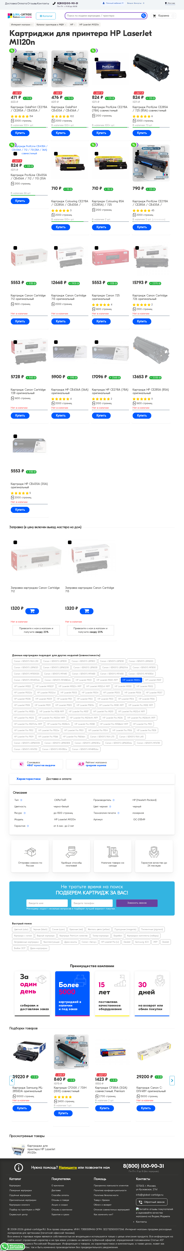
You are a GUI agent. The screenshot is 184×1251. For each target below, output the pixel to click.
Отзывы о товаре (60, 1200)
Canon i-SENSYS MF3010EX (26, 674)
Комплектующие (51, 942)
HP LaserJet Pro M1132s (24, 711)
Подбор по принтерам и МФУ (24, 1209)
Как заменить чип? (103, 1214)
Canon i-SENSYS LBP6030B (57, 743)
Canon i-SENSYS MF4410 (55, 674)
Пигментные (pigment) (152, 929)
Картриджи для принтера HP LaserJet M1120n (41, 1149)
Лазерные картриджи (20, 1190)
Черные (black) (40, 929)
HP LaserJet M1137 (153, 680)
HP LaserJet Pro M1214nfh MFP (84, 718)
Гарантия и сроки (60, 1214)
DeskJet (127, 942)
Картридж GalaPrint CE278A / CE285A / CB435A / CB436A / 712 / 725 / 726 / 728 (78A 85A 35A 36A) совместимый (29, 109)
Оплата (22, 3)
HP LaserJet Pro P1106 (122, 730)
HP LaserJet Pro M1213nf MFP (52, 718)
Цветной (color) (21, 929)
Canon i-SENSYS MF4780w (54, 749)
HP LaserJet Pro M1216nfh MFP (141, 718)
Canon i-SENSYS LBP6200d (115, 667)
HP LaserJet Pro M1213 (24, 718)
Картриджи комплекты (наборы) (142, 935)
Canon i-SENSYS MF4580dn (58, 680)
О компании (58, 1185)
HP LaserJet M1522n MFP (70, 686)
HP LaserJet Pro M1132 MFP (140, 705)
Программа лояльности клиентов (111, 1185)
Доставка (11, 3)
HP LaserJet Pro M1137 (78, 711)
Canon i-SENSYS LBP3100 (83, 661)
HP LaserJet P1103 (105, 699)
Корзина (166, 15)
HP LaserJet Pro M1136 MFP (52, 711)
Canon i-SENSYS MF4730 (148, 743)
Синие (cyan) (58, 929)
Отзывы (32, 3)
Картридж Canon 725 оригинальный (106, 297)
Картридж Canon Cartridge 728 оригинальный (28, 391)
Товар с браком (102, 1200)
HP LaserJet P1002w (23, 692)
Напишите (68, 1167)
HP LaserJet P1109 (42, 705)
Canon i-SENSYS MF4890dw (85, 749)
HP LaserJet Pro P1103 (73, 730)
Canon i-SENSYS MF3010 (144, 667)
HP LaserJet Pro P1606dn (74, 736)
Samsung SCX (142, 942)
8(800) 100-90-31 (143, 1166)
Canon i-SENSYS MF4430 (83, 674)
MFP (155, 942)
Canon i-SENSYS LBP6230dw (118, 743)
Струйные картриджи (20, 1195)
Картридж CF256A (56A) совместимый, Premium (70, 1089)
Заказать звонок (137, 902)
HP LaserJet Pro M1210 (103, 711)
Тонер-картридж (101, 935)
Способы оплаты (60, 1195)
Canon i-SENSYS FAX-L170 (102, 736)
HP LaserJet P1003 (69, 692)
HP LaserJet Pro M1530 (85, 724)
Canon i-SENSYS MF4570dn (27, 680)
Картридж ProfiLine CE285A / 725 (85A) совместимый (150, 109)
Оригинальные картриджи (22, 1200)
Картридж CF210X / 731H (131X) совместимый (153, 1089)
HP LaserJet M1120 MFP (107, 680)
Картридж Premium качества (73, 935)
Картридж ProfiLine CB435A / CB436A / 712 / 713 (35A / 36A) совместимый (29, 177)
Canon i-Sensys (89, 942)
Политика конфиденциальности (110, 1190)
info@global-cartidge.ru (149, 1194)
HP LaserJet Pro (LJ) (110, 942)
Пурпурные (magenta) (125, 929)
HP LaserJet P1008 (22, 699)
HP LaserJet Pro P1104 (98, 730)
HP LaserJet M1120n (131, 680)
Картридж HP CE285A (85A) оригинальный (151, 391)
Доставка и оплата (58, 779)
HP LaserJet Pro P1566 (48, 736)
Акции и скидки (60, 1204)
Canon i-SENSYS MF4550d (141, 674)
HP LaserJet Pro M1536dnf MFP (114, 724)
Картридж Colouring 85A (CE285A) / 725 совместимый (108, 203)
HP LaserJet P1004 (90, 692)
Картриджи (15, 1185)
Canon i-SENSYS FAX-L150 (26, 661)
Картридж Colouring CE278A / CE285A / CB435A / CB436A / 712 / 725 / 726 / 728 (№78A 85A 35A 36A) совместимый (69, 203)
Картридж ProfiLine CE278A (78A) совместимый (109, 109)
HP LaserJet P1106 (147, 699)
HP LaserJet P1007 (154, 692)
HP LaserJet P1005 (111, 692)
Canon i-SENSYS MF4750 (25, 749)
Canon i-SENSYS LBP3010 (55, 661)
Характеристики (29, 779)
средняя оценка (96, 765)
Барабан (118, 935)
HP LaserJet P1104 (126, 699)
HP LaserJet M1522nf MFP (98, 686)
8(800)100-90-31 (67, 3)
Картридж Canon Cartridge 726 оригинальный (150, 297)
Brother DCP (19, 948)
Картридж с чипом (23, 935)
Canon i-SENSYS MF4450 (112, 674)
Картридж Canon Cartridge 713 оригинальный (68, 297)
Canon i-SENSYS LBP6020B (56, 667)
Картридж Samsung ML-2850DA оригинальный (110, 1089)
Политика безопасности (106, 1195)
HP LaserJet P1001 (84, 680)
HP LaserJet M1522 (22, 686)
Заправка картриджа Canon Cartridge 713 (89, 589)
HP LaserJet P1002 (145, 686)
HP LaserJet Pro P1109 (23, 736)
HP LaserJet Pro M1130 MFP (111, 705)
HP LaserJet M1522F (45, 686)
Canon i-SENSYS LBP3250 (112, 661)
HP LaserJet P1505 (63, 705)
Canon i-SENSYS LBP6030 (85, 667)
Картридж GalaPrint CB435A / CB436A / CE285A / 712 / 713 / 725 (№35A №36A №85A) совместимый (67, 109)
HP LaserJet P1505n (85, 705)
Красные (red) (76, 929)
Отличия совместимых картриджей (112, 1209)
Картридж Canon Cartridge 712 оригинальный (28, 297)
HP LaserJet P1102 (85, 699)
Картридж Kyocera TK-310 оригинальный (29, 1089)
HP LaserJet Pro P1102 (23, 730)
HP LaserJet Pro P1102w (48, 730)
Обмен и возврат (102, 1204)
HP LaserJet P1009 (43, 699)
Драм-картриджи (38, 948)
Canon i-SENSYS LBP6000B (27, 743)
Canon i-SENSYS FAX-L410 (131, 736)
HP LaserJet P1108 (22, 705)
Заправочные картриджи (26, 942)
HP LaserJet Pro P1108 (146, 730)
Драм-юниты (70, 942)
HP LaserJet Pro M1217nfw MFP (28, 724)
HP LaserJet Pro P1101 (142, 724)
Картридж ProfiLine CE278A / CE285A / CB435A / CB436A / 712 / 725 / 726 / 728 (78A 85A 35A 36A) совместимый (151, 203)
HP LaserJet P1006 (133, 692)
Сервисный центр (18, 1214)
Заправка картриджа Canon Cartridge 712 (35, 589)
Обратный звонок (154, 1202)
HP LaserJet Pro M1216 (113, 718)
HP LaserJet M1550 (123, 686)
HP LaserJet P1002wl (46, 692)
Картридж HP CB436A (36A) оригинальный (69, 391)
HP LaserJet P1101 (64, 699)
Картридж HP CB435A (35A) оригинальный (29, 485)
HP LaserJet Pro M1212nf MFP (131, 711)
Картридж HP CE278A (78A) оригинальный (110, 391)
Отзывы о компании (62, 1209)
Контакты (43, 3)
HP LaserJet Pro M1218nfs (58, 724)
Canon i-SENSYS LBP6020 (26, 667)
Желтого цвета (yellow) (99, 929)
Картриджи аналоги (19, 1204)
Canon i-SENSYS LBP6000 (141, 661)
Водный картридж (46, 935)
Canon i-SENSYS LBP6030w (87, 743)
